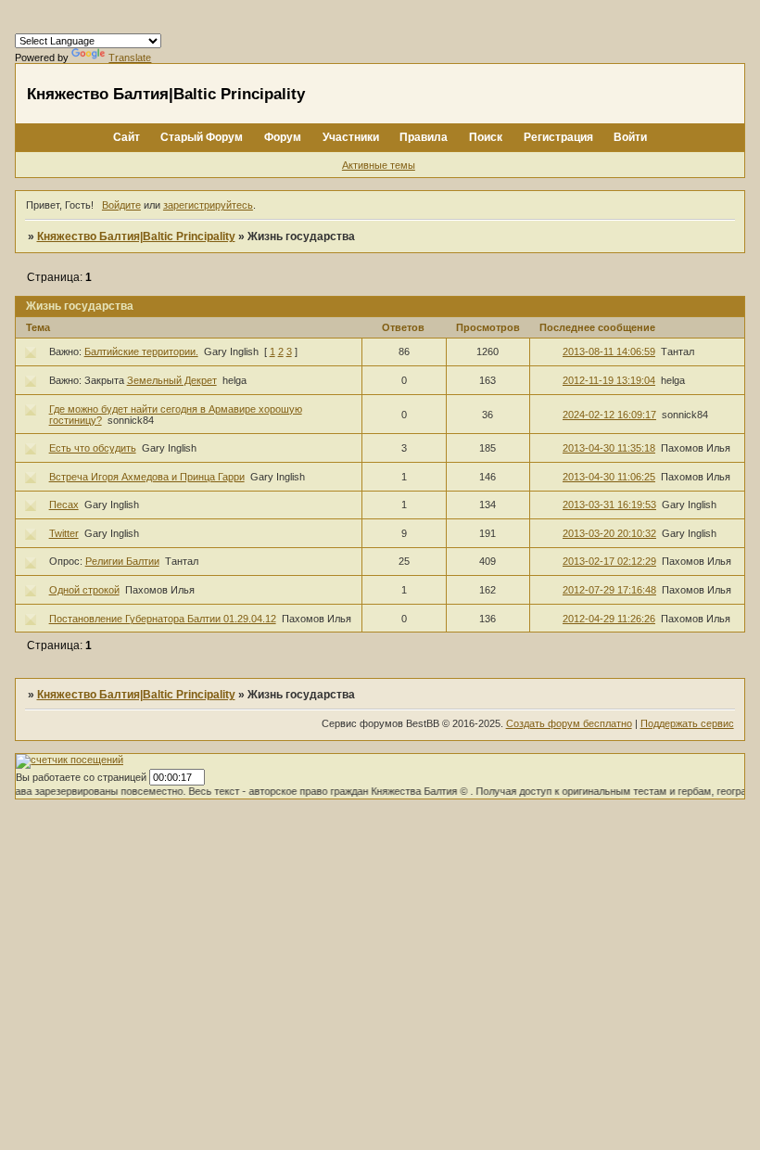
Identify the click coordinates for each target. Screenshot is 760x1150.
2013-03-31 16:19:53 (609, 504)
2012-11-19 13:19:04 (609, 380)
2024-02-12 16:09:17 (609, 414)
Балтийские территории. (141, 351)
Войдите (121, 205)
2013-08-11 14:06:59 (609, 351)
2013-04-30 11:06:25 (609, 476)
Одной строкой (84, 589)
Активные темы (378, 165)
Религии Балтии (122, 561)
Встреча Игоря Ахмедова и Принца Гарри (147, 476)
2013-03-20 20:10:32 (609, 533)
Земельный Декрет (172, 380)
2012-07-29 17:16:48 (609, 589)
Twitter (64, 533)
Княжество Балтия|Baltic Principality (136, 236)
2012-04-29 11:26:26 (609, 618)
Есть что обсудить (92, 448)
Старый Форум (201, 137)
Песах (64, 504)
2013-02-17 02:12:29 (609, 561)
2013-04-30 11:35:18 (609, 448)
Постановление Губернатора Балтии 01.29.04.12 (162, 618)
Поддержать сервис (687, 723)
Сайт (126, 137)
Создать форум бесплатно (569, 723)
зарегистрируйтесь (208, 205)
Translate (129, 57)
